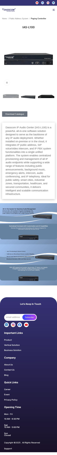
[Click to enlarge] (7, 82)
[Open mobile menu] (53, 10)
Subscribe (29, 317)
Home (4, 19)
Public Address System (19, 19)
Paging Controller (38, 19)
